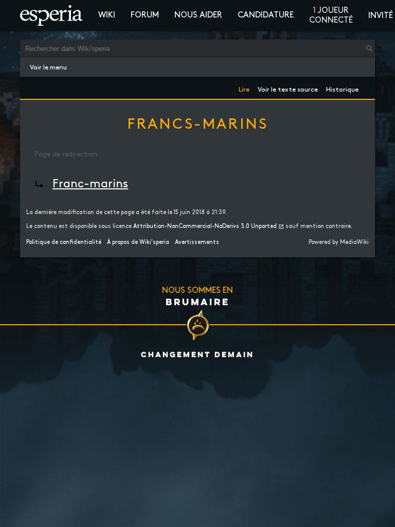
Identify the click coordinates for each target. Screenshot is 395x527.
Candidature (266, 15)
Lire (244, 87)
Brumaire (198, 301)
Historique (342, 87)
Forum (145, 15)
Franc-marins (90, 184)
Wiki (106, 15)
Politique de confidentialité (63, 242)
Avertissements (197, 242)
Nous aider (198, 15)
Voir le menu (48, 67)
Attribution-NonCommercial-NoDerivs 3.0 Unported (205, 226)
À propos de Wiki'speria (138, 242)
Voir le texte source (288, 87)
